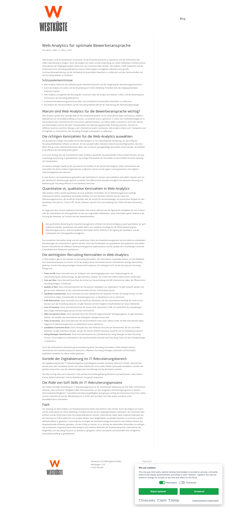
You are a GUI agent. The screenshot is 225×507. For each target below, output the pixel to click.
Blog (182, 18)
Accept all (199, 491)
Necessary (171, 482)
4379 (69, 50)
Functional (191, 482)
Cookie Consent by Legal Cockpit (205, 500)
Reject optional (158, 491)
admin (48, 50)
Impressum (147, 461)
